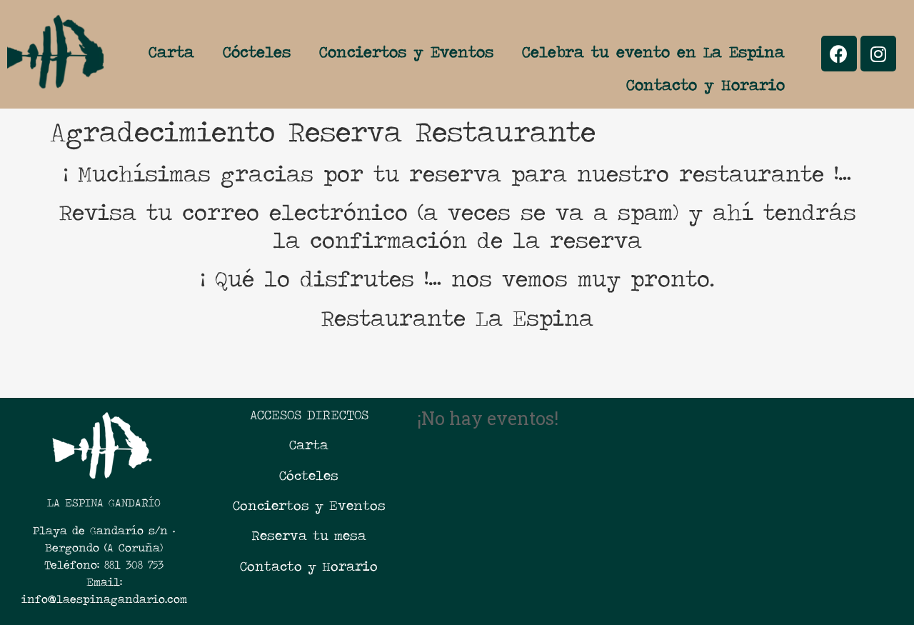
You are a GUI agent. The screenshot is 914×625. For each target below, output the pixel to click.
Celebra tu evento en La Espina (653, 51)
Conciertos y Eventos (406, 51)
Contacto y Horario (705, 84)
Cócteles (257, 51)
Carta (171, 51)
